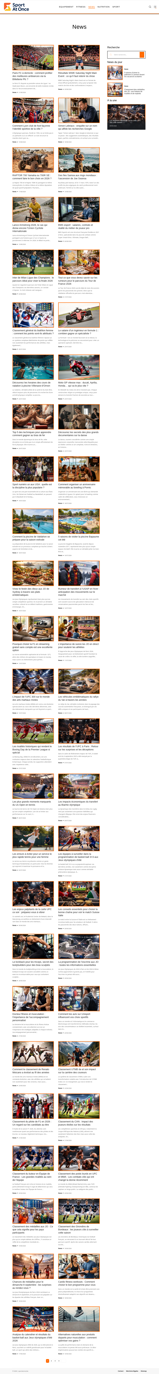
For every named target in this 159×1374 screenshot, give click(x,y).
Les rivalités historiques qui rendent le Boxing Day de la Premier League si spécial (32, 749)
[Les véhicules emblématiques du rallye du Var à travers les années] (78, 681)
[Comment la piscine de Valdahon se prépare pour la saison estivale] (33, 521)
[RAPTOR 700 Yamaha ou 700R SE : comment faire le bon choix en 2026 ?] (33, 159)
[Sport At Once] (16, 6)
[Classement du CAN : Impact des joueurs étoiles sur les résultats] (78, 1106)
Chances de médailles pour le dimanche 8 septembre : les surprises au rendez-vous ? (31, 1284)
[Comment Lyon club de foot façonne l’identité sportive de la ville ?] (33, 110)
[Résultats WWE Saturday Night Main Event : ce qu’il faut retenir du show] (78, 57)
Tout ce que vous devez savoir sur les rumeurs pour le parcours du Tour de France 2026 (77, 280)
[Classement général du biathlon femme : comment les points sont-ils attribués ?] (33, 315)
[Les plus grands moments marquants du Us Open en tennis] (33, 786)
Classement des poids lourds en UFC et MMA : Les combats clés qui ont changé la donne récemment (77, 1176)
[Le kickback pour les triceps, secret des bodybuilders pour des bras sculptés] (33, 946)
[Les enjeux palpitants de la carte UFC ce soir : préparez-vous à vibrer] (33, 893)
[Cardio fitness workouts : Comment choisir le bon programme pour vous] (78, 1266)
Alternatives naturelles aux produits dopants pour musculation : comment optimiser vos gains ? (77, 1337)
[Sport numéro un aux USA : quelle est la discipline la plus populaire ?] (33, 469)
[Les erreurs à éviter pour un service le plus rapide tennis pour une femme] (33, 838)
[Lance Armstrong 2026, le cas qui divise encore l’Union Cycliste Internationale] (33, 209)
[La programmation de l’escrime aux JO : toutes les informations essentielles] (78, 946)
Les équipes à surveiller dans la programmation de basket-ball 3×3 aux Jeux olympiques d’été (78, 857)
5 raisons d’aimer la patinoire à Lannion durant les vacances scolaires (134, 75)
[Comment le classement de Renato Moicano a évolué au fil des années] (33, 1053)
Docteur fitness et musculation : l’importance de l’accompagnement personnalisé (30, 1017)
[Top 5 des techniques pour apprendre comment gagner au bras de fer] (33, 416)
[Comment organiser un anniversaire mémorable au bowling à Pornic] (78, 469)
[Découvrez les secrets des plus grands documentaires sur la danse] (78, 416)
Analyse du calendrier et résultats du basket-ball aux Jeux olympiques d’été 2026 (32, 1337)
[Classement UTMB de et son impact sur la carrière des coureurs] (78, 1053)
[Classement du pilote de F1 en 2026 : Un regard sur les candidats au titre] (33, 1106)
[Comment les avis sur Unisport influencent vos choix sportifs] (78, 998)
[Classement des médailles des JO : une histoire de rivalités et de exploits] (115, 90)
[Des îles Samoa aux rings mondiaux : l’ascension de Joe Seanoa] (78, 159)
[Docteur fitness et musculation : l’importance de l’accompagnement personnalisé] (33, 998)
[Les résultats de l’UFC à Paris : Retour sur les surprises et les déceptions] (78, 731)
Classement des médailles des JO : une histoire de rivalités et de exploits (134, 91)
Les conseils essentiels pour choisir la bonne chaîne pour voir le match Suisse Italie (78, 912)
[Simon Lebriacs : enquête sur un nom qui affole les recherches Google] (78, 110)
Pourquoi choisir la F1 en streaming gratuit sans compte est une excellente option (32, 647)
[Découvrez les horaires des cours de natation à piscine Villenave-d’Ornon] (33, 367)
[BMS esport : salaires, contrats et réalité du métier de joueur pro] (78, 209)
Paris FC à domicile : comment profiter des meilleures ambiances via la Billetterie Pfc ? (32, 76)
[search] (150, 7)
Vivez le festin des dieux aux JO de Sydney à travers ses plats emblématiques (30, 591)
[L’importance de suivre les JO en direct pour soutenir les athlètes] (78, 628)
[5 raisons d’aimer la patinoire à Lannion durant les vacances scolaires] (115, 73)
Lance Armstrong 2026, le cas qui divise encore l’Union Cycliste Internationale (29, 228)
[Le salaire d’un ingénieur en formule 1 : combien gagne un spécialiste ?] (78, 315)
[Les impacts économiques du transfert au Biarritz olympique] (78, 786)
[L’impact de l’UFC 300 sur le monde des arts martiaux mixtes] (33, 681)
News (14, 92)
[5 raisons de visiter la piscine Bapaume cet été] (78, 521)
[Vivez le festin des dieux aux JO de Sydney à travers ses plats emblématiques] (33, 573)
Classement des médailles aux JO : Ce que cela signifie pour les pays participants (32, 1229)
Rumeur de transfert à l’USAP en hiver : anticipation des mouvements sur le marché (79, 591)
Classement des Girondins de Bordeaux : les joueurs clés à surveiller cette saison (78, 1229)
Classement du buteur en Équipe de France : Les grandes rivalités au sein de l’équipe (31, 1176)
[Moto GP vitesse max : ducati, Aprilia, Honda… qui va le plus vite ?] (78, 367)
